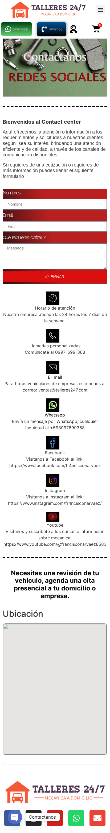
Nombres (11, 192)
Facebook (55, 452)
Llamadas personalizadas (55, 345)
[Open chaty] (15, 817)
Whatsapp (55, 415)
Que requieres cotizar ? (24, 237)
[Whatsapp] (76, 818)
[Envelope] (97, 818)
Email (8, 215)
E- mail (55, 377)
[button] (100, 9)
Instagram (55, 490)
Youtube (55, 525)
